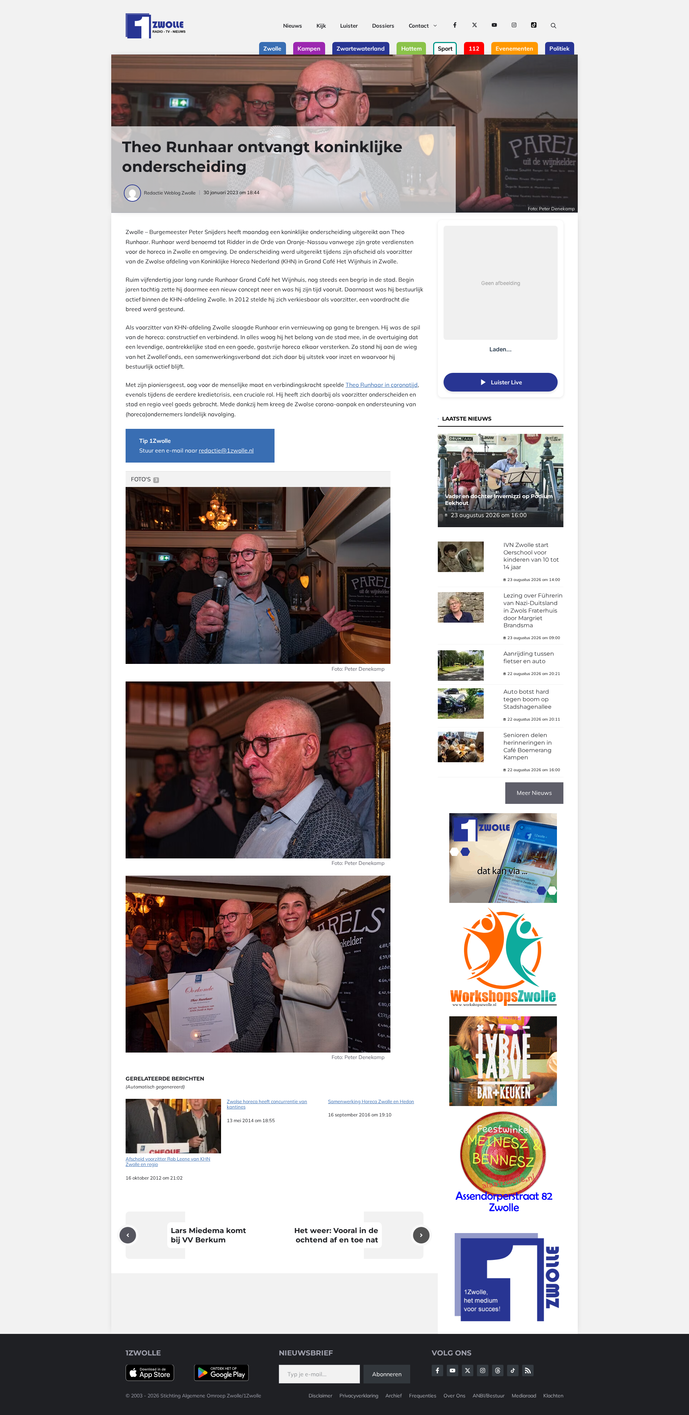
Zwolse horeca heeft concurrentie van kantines (267, 1104)
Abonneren (387, 1374)
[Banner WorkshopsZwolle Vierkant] (503, 1011)
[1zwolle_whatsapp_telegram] (503, 900)
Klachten (553, 1395)
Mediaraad (524, 1395)
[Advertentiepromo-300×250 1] (508, 1319)
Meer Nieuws (534, 792)
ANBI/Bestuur (489, 1395)
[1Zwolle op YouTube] (494, 26)
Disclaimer (320, 1395)
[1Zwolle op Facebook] (455, 26)
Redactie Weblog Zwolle (170, 193)
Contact (419, 25)
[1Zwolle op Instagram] (514, 26)
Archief (393, 1395)
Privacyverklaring (358, 1395)
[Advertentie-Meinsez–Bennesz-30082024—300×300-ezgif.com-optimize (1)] (503, 1214)
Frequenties (422, 1395)
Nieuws (292, 25)
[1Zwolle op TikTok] (534, 26)
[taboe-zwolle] (503, 1103)
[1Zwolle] (156, 26)
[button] (553, 26)
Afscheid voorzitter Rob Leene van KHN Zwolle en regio (168, 1161)
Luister (349, 25)
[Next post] (421, 1235)
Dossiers (383, 25)
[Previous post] (128, 1235)
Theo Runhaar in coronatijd (382, 384)
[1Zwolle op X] (474, 26)
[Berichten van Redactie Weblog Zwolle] (133, 193)
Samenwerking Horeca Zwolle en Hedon (371, 1101)
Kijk (321, 25)
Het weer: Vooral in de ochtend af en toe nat (336, 1235)
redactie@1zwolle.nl (226, 450)
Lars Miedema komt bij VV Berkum (208, 1235)
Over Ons (454, 1395)
